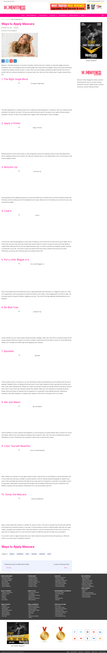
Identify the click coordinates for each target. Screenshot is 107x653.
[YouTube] (81, 638)
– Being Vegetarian (85, 577)
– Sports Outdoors (5, 613)
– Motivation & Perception (61, 608)
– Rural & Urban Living (60, 613)
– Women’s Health (5, 583)
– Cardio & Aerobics (32, 577)
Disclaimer (87, 651)
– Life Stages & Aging (6, 580)
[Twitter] (89, 1)
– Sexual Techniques (59, 584)
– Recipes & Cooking (86, 584)
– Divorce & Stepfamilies (33, 607)
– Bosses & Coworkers (33, 605)
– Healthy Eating (85, 579)
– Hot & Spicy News (59, 592)
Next (65, 567)
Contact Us (81, 651)
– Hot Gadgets (31, 593)
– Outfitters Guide (5, 607)
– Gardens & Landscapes (87, 592)
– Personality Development (61, 611)
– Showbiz (57, 599)
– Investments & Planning (34, 595)
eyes (27, 554)
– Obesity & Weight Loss (33, 581)
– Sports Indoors (5, 611)
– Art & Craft (57, 605)
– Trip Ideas (4, 616)
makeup (34, 554)
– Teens (30, 617)
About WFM (74, 651)
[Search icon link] (102, 15)
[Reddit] (74, 638)
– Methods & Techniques (34, 598)
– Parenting (30, 613)
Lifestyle (16, 27)
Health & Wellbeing (31, 15)
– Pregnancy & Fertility (33, 616)
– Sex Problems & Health (60, 583)
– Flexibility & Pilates (32, 580)
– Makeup (3, 596)
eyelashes (20, 554)
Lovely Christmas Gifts (61, 564)
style (49, 554)
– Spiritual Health (5, 584)
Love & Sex (52, 15)
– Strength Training (32, 586)
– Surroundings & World (60, 616)
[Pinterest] (93, 1)
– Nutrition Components (87, 583)
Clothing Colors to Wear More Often (16, 564)
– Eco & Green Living (59, 607)
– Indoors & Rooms (85, 595)
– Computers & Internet (33, 592)
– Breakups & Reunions (60, 577)
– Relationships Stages (60, 581)
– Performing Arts (59, 598)
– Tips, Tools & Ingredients (87, 586)
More (83, 15)
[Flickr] (102, 1)
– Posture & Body (32, 584)
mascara (42, 554)
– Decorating (84, 589)
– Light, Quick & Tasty (86, 581)
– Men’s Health (4, 581)
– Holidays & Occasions (86, 580)
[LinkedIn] (15, 61)
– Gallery (83, 591)
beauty (12, 554)
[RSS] (100, 638)
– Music (56, 596)
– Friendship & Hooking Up (61, 580)
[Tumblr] (87, 638)
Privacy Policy (102, 651)
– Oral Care (3, 598)
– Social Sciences (59, 614)
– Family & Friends (32, 608)
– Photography (4, 608)
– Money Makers (32, 599)
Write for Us (94, 651)
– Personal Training (32, 583)
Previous (9, 567)
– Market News (31, 596)
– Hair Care (3, 595)
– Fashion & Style (5, 593)
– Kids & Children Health (33, 610)
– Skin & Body (4, 599)
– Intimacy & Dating (59, 579)
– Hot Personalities (59, 593)
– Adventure (4, 605)
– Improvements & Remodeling (88, 594)
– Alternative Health (5, 577)
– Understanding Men (60, 586)
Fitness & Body (42, 15)
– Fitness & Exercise (32, 579)
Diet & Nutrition (62, 15)
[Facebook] (87, 1)
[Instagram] (91, 1)
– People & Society (59, 610)
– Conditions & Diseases (6, 579)
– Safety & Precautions (6, 610)
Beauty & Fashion (74, 15)
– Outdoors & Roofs (86, 596)
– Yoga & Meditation (6, 586)
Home (23, 15)
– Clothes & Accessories (6, 592)
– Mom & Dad (31, 611)
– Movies (57, 595)
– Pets (29, 614)
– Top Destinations (5, 614)
